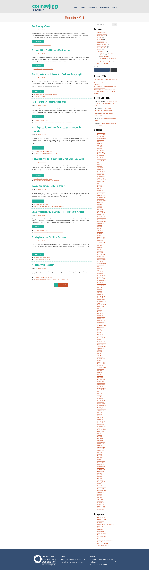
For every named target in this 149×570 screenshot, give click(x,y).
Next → (65, 284)
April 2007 (100, 478)
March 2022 (100, 169)
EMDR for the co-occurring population (49, 101)
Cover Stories (46, 257)
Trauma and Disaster (66, 122)
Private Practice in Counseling (108, 58)
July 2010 (99, 412)
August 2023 (100, 140)
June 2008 (99, 454)
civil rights (36, 153)
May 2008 (99, 456)
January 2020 (100, 214)
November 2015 (101, 301)
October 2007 (100, 468)
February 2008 (101, 461)
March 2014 (100, 336)
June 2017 (99, 268)
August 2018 (100, 244)
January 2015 (100, 318)
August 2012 (100, 369)
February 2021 (101, 192)
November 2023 (101, 134)
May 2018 (99, 249)
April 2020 (100, 209)
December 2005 (101, 506)
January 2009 (100, 443)
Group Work (37, 232)
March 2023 (100, 148)
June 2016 (99, 289)
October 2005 (100, 509)
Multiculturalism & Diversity (55, 232)
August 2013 (100, 348)
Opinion (55, 94)
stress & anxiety (55, 206)
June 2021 (99, 185)
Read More (38, 41)
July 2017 (99, 266)
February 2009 (101, 442)
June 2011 (99, 393)
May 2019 (99, 228)
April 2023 (100, 147)
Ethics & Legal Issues (39, 259)
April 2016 (100, 292)
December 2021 (101, 174)
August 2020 (100, 202)
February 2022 (101, 171)
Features (83, 7)
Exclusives (114, 7)
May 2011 (99, 395)
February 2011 (101, 400)
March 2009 (100, 440)
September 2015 (101, 305)
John (96, 113)
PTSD (38, 122)
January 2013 (100, 360)
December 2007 (101, 464)
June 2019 (99, 226)
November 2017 (101, 259)
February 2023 (101, 150)
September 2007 (101, 469)
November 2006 (101, 487)
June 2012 (99, 372)
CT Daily (99, 37)
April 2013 (100, 355)
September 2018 (101, 242)
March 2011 (100, 398)
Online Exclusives (47, 151)
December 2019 (101, 216)
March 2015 (100, 315)
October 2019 (100, 220)
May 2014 (99, 332)
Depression (36, 206)
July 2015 (99, 308)
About (75, 7)
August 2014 (100, 327)
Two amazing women (41, 26)
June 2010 (99, 414)
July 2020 (99, 204)
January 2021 (100, 193)
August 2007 (100, 471)
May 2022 (99, 166)
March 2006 (100, 501)
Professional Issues (54, 180)
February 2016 (101, 296)
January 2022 (100, 173)
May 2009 (99, 436)
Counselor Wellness (39, 279)
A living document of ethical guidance (49, 237)
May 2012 (99, 374)
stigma (43, 96)
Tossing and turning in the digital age (48, 186)
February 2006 (101, 502)
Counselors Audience (51, 153)
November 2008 (101, 447)
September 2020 (101, 200)
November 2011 (101, 384)
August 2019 (100, 223)
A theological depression (43, 264)
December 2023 (101, 133)
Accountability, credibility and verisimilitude (51, 50)
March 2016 (100, 294)
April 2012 (100, 376)
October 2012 (100, 365)
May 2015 (99, 312)
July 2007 (99, 473)
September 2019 (101, 221)
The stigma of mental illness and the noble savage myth (57, 74)
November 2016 (101, 280)
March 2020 (100, 211)
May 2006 (99, 497)
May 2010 (99, 416)
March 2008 (100, 459)
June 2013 (99, 351)
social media (48, 259)
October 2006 (100, 488)
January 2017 (100, 277)
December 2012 (101, 362)
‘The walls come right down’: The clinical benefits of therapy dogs (106, 103)
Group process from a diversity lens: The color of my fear (58, 211)
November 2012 (101, 364)
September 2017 (101, 263)
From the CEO (47, 45)
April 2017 (100, 272)
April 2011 (100, 397)
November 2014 (101, 322)
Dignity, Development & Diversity (105, 524)
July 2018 (99, 246)
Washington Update (102, 63)
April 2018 (100, 251)
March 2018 (100, 252)
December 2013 (101, 341)
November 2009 (101, 426)
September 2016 (101, 284)
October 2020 (100, 199)
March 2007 (100, 480)
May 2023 (99, 145)
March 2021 (100, 190)
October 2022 (100, 157)
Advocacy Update (101, 32)
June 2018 (99, 247)
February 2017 (101, 275)
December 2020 (101, 195)
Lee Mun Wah (43, 232)
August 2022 (100, 161)
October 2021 (100, 178)
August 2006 (100, 492)
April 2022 (100, 167)
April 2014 (100, 334)
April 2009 (100, 438)
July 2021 (99, 183)
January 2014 (100, 339)
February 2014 (101, 337)
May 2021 (99, 186)
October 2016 (100, 282)
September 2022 (101, 159)
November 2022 (101, 155)
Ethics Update (104, 56)
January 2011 (100, 402)
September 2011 (101, 388)
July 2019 (99, 225)
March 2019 (100, 232)
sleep (49, 206)
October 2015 (100, 303)
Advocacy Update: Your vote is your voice (105, 89)
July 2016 (99, 287)
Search (96, 67)
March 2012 (100, 377)
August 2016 (100, 285)
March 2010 (100, 419)
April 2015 (100, 313)
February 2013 (101, 358)
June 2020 (99, 206)
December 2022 (101, 154)
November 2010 (101, 405)
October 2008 (100, 449)
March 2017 (100, 273)
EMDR (35, 122)
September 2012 (101, 367)
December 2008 (101, 445)
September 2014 (101, 325)
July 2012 (99, 370)
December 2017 (101, 258)
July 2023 (99, 141)
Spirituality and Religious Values (59, 279)
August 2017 (100, 265)
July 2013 (99, 350)
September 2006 (101, 490)
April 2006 (100, 499)
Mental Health (37, 96)
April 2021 (100, 188)
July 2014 (99, 329)
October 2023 (100, 136)
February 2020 (101, 213)
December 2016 (101, 278)
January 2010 (100, 423)
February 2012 (101, 379)
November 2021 (101, 176)
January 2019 (100, 235)
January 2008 (100, 463)
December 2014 (101, 320)
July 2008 (99, 452)
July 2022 (99, 162)
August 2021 (100, 181)
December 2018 (101, 237)
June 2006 (99, 495)
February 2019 (101, 233)
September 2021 (101, 180)
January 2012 (100, 381)
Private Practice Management (41, 180)
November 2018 (101, 239)
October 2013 (100, 344)
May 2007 (99, 476)
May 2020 (99, 207)
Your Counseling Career (106, 61)
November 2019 (101, 218)
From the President (48, 69)
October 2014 (100, 324)
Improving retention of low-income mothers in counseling (58, 158)
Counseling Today (38, 45)
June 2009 (99, 435)
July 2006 (99, 494)
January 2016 (100, 298)
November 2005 (101, 508)
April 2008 (100, 457)
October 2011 (100, 386)
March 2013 (100, 357)
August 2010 (100, 410)
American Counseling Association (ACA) (71, 559)
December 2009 (101, 424)
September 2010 (101, 409)
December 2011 (101, 383)
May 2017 (99, 270)
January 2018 (100, 256)
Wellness (62, 206)
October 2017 (100, 261)
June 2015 (99, 310)
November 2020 (101, 197)
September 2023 (101, 138)
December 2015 (101, 299)
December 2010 (101, 403)
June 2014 (99, 331)
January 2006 (100, 504)
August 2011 (100, 390)
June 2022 (99, 164)
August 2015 (100, 306)
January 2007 (100, 483)
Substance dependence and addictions (51, 122)
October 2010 (100, 407)
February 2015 (101, 317)
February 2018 (101, 254)
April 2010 (100, 417)
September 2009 (101, 429)
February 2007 (101, 482)
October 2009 (100, 428)
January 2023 (100, 152)
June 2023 (99, 143)
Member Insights (104, 7)
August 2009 (100, 431)
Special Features (101, 51)
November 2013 (101, 343)
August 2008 (100, 450)
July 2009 (99, 433)
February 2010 (101, 421)
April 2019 (100, 230)
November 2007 (101, 466)
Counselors (42, 153)
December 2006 (101, 485)
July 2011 (99, 391)
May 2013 (99, 353)
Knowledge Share (92, 7)
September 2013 (101, 346)
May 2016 (99, 291)
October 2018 (100, 240)
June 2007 (99, 475)
